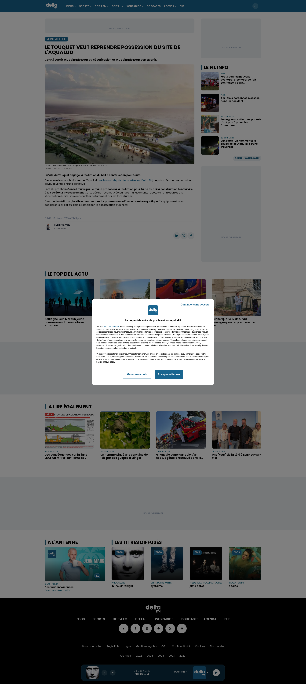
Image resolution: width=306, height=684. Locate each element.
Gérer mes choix (137, 374)
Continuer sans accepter (195, 304)
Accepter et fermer (169, 374)
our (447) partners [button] (111, 326)
